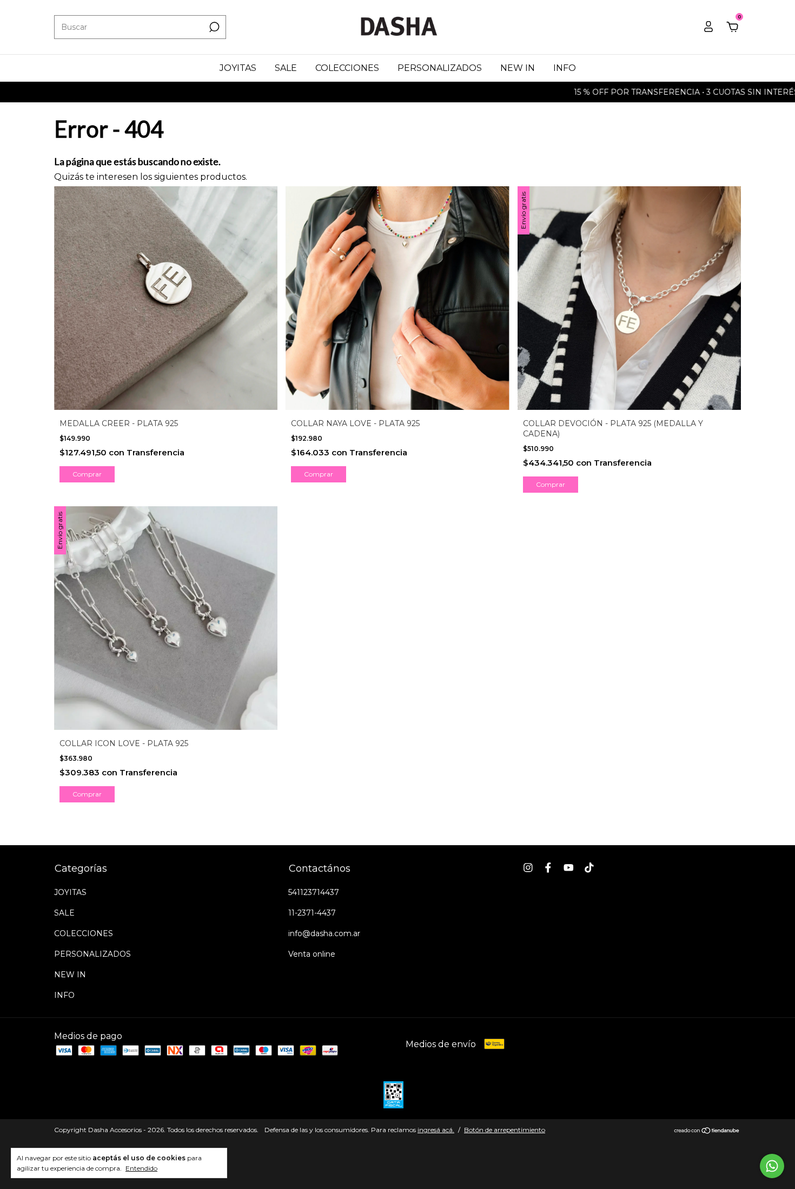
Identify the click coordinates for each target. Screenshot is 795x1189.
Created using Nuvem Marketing (316, 300)
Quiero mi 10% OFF (316, 251)
